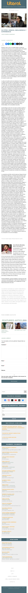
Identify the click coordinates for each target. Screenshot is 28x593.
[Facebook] (5, 400)
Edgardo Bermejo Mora (8, 470)
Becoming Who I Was (20, 330)
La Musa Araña (5, 518)
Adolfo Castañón (7, 503)
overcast (4, 490)
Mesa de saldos (6, 548)
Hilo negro (5, 553)
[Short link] (21, 44)
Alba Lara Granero (6, 430)
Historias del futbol (5, 533)
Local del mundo (6, 504)
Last (3, 413)
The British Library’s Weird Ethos (11, 433)
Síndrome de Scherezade (8, 467)
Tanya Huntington (7, 556)
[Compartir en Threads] (13, 44)
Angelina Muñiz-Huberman (9, 522)
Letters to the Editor (12, 576)
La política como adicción (9, 437)
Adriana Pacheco (6, 475)
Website (3, 370)
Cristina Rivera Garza (8, 489)
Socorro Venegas (7, 508)
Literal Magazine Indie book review (12, 579)
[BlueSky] (23, 400)
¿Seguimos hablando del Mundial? (9, 487)
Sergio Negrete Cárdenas (9, 447)
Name (3, 360)
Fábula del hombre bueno (7, 549)
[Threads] (19, 400)
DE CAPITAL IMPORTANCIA (8, 495)
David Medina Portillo (8, 547)
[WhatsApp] (11, 44)
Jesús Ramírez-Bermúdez (8, 512)
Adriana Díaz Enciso (7, 434)
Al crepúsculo (6, 532)
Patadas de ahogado (6, 496)
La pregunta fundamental (7, 545)
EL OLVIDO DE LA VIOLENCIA (8, 514)
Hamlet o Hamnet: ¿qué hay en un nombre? (10, 559)
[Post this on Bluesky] (15, 44)
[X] (12, 400)
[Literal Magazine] (14, 3)
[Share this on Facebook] (6, 44)
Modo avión (5, 509)
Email (3, 365)
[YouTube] (16, 400)
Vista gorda (5, 527)
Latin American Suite (7, 557)
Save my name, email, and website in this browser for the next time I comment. (13, 377)
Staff (12, 568)
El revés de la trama (7, 471)
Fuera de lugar (6, 499)
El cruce (4, 481)
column (4, 457)
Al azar (4, 523)
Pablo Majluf (6, 461)
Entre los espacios (7, 543)
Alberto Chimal (6, 480)
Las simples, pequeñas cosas (8, 510)
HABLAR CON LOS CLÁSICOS (8, 482)
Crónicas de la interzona (8, 485)
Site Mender (17, 588)
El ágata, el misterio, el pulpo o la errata (10, 554)
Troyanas (4, 476)
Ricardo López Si (6, 531)
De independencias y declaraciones (9, 454)
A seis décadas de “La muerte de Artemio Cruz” (11, 505)
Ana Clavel (5, 466)
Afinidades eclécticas (7, 462)
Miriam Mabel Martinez (8, 526)
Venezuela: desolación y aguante (5, 331)
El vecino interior (5, 459)
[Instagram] (9, 400)
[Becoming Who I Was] (21, 325)
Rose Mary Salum (6, 542)
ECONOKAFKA (5, 448)
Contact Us (12, 581)
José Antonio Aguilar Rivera (10, 452)
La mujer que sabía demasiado (8, 528)
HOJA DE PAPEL (5, 519)
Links (12, 573)
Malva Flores (5, 552)
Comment (3, 344)
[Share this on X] (17, 44)
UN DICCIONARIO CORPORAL (8, 513)
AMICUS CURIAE (5, 453)
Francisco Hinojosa (7, 517)
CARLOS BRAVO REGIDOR (8, 456)
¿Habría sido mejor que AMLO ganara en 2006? (11, 449)
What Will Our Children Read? (8, 477)
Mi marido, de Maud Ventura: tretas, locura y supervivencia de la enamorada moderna (13, 428)
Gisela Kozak (5, 438)
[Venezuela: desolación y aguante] (7, 325)
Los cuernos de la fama (6, 468)
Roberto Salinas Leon (8, 494)
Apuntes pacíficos (5, 473)
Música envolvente (6, 524)
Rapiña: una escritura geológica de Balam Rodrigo (12, 491)
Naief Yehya (5, 484)
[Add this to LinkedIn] (8, 44)
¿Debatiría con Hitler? (6, 463)
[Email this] (19, 44)
